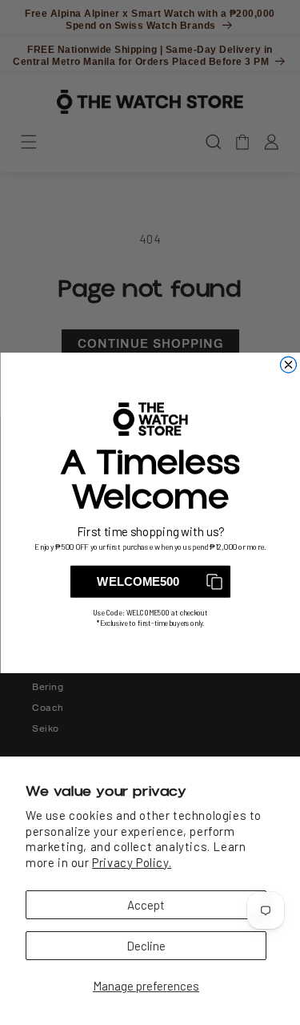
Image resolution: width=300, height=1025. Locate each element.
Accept (146, 905)
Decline (146, 945)
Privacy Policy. (131, 862)
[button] (150, 581)
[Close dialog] (288, 365)
